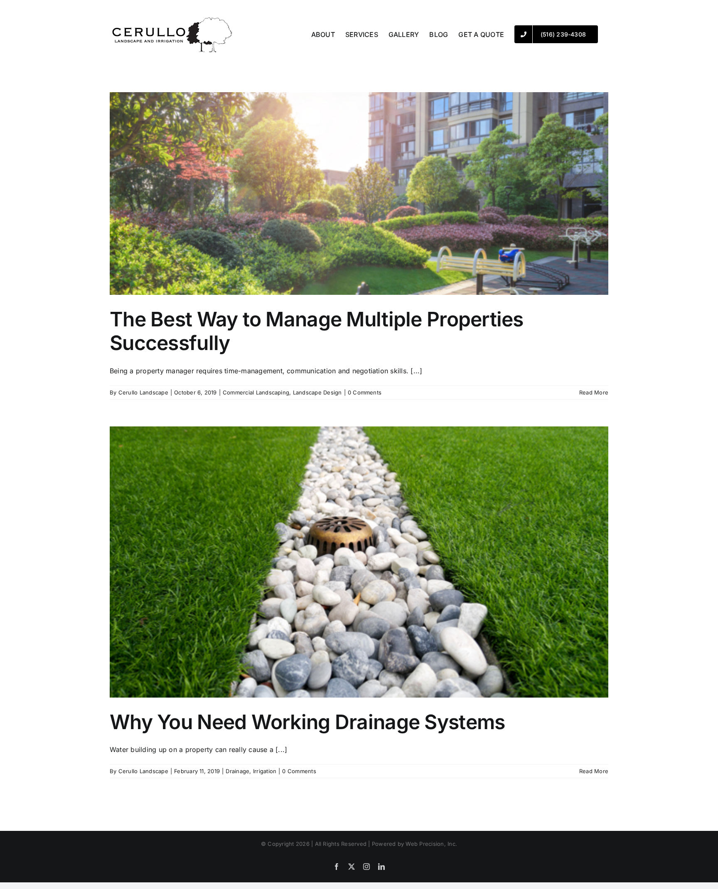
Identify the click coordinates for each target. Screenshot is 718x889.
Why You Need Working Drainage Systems (307, 722)
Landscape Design (317, 392)
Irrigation (264, 771)
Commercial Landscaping (256, 392)
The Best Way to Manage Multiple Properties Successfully (317, 331)
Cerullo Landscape (143, 392)
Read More (593, 392)
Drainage (237, 771)
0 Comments (364, 392)
